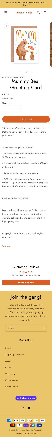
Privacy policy (30, 433)
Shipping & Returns (14, 354)
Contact (9, 367)
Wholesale (10, 373)
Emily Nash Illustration (25, 430)
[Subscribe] (43, 328)
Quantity (5, 103)
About (8, 360)
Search (8, 348)
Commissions (11, 380)
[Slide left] (20, 72)
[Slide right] (32, 72)
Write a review (26, 282)
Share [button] (7, 245)
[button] (6, 12)
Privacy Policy (11, 386)
